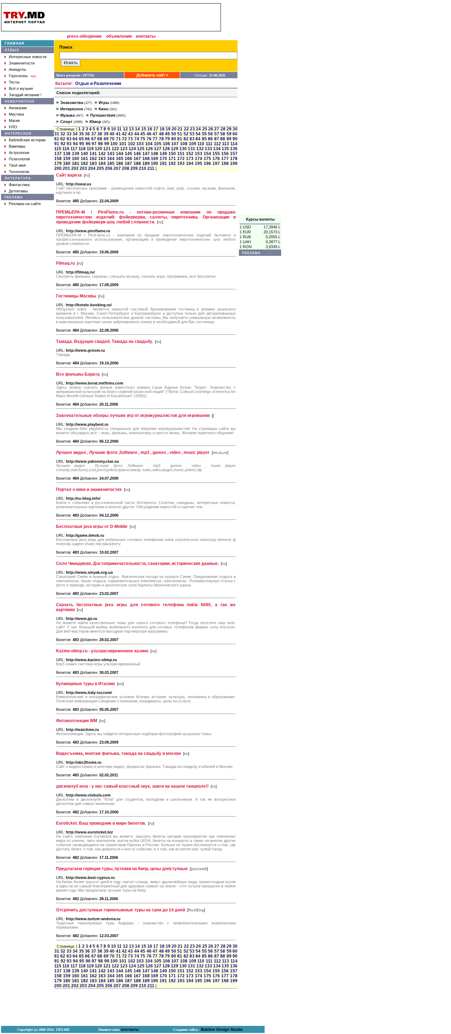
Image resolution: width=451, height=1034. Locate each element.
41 (118, 133)
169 (154, 158)
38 (99, 133)
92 (63, 143)
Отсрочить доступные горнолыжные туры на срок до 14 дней (120, 909)
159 (66, 158)
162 (93, 158)
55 (204, 133)
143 (111, 153)
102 (131, 143)
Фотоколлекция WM (76, 720)
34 (75, 133)
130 (183, 148)
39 (106, 133)
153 (198, 153)
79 (167, 138)
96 (88, 143)
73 (130, 138)
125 (140, 148)
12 (125, 129)
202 (75, 168)
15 (143, 129)
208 (125, 168)
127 (157, 148)
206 (108, 168)
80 (173, 138)
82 (186, 138)
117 (74, 148)
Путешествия (102, 115)
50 (173, 133)
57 (216, 133)
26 (210, 129)
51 (179, 133)
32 (62, 133)
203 (83, 168)
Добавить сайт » (152, 75)
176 (216, 158)
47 (155, 133)
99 (106, 143)
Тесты (14, 82)
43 (130, 133)
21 (180, 129)
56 (210, 133)
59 (229, 133)
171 (172, 158)
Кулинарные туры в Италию (85, 683)
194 (189, 163)
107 (175, 143)
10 (113, 129)
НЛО (13, 127)
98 (100, 143)
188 (137, 163)
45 (142, 133)
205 (100, 168)
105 (157, 143)
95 (81, 143)
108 (183, 143)
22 (186, 129)
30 (235, 129)
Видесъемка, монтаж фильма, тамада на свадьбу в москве (118, 753)
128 (166, 148)
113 (225, 143)
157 (233, 153)
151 (181, 153)
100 (114, 143)
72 (124, 138)
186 (119, 163)
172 (181, 158)
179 (58, 163)
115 (57, 148)
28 (223, 129)
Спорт (66, 121)
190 (154, 163)
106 (166, 143)
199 (233, 163)
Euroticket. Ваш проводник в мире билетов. (101, 823)
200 (58, 168)
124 (132, 148)
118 (82, 148)
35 (81, 133)
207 (117, 168)
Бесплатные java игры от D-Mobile (92, 526)
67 (93, 138)
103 (140, 143)
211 (150, 168)
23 (192, 129)
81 (179, 138)
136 (233, 148)
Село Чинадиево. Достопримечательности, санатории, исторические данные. (137, 563)
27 (216, 129)
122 (115, 148)
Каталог (63, 83)
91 (56, 143)
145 (128, 153)
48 (161, 133)
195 (198, 163)
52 (186, 133)
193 (181, 163)
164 (111, 158)
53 (192, 133)
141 (93, 153)
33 (69, 133)
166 (128, 158)
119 (90, 148)
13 (131, 129)
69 (106, 138)
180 (66, 163)
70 (112, 138)
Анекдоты (17, 69)
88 (222, 138)
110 (200, 143)
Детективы (18, 191)
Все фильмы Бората (78, 374)
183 (93, 163)
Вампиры (17, 146)
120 (98, 148)
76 (149, 138)
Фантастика (19, 185)
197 (216, 163)
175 (207, 158)
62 (62, 138)
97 (94, 143)
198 (225, 163)
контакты (145, 36)
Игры (104, 102)
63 (69, 138)
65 (81, 138)
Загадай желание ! (25, 95)
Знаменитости (22, 63)
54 (198, 133)
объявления (119, 36)
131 (191, 148)
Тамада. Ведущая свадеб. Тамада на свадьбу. (104, 341)
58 (222, 133)
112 (217, 143)
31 (56, 133)
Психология (19, 159)
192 (172, 163)
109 (192, 143)
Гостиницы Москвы (76, 296)
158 (58, 158)
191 (163, 163)
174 (198, 158)
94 (75, 143)
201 (66, 168)
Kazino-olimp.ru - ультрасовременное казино (102, 650)
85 (204, 138)
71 (118, 138)
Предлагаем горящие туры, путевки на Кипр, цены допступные (122, 868)
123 (124, 148)
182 (84, 163)
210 (142, 168)
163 (102, 158)
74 (136, 138)
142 (102, 153)
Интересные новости (28, 57)
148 (154, 153)
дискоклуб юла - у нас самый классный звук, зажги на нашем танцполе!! (132, 786)
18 (162, 129)
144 (119, 153)
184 (102, 163)
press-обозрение (84, 36)
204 (91, 168)
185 (111, 163)
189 (146, 163)
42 (124, 133)
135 (225, 148)
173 (189, 158)
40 (112, 133)
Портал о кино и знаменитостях (89, 489)
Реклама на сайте (25, 204)
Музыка (67, 115)
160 (75, 158)
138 (66, 153)
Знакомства (71, 102)
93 (69, 143)
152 (189, 153)
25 (204, 129)
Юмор (95, 121)
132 (200, 148)
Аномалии (18, 108)
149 (163, 153)
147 (146, 153)
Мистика (16, 114)
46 (149, 133)
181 (75, 163)
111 (209, 143)
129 (174, 148)
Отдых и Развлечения (98, 83)
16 (149, 129)
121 (107, 148)
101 (122, 143)
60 (235, 133)
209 (134, 168)
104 (149, 143)
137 (58, 153)
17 (155, 129)
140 (84, 153)
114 (233, 143)
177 (225, 158)
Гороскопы (18, 76)
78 (161, 138)
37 (93, 133)
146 (137, 153)
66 (87, 138)
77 (155, 138)
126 (149, 148)
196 (207, 163)
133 (208, 148)
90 (235, 138)
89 (229, 138)
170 (163, 158)
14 (137, 129)
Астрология (19, 152)
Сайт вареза (69, 175)
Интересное (71, 109)
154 (207, 153)
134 (217, 148)
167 (137, 158)
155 (216, 153)
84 (198, 138)
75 (142, 138)
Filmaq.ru (65, 263)
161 (84, 158)
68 (99, 138)
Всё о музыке (21, 88)
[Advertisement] (260, 109)
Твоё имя (17, 165)
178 (233, 158)
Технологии (19, 172)
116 (65, 148)
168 (146, 158)
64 (75, 138)
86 (210, 138)
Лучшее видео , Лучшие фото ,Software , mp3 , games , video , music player (133, 452)
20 (174, 129)
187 (128, 163)
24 (198, 129)
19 (168, 129)
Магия (14, 120)
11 (119, 129)
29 (229, 129)
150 (172, 153)
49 (167, 133)
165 (119, 158)
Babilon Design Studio (222, 1029)
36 (87, 133)
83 (192, 138)
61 (56, 138)
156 (225, 153)
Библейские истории (27, 140)
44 (136, 133)
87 (216, 138)
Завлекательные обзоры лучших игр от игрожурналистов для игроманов (133, 415)
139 (75, 153)
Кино (104, 109)
